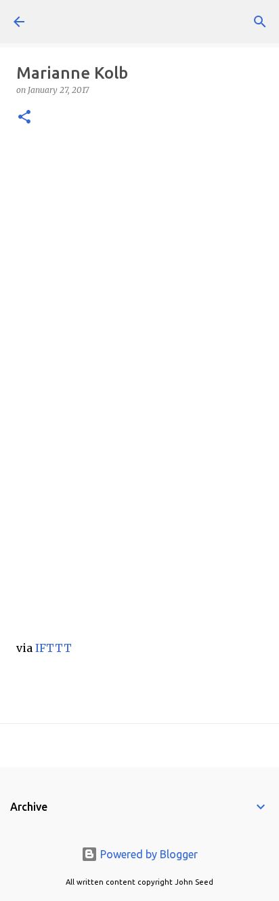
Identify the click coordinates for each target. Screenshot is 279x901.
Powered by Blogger (148, 854)
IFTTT (53, 648)
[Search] (260, 21)
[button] (24, 118)
